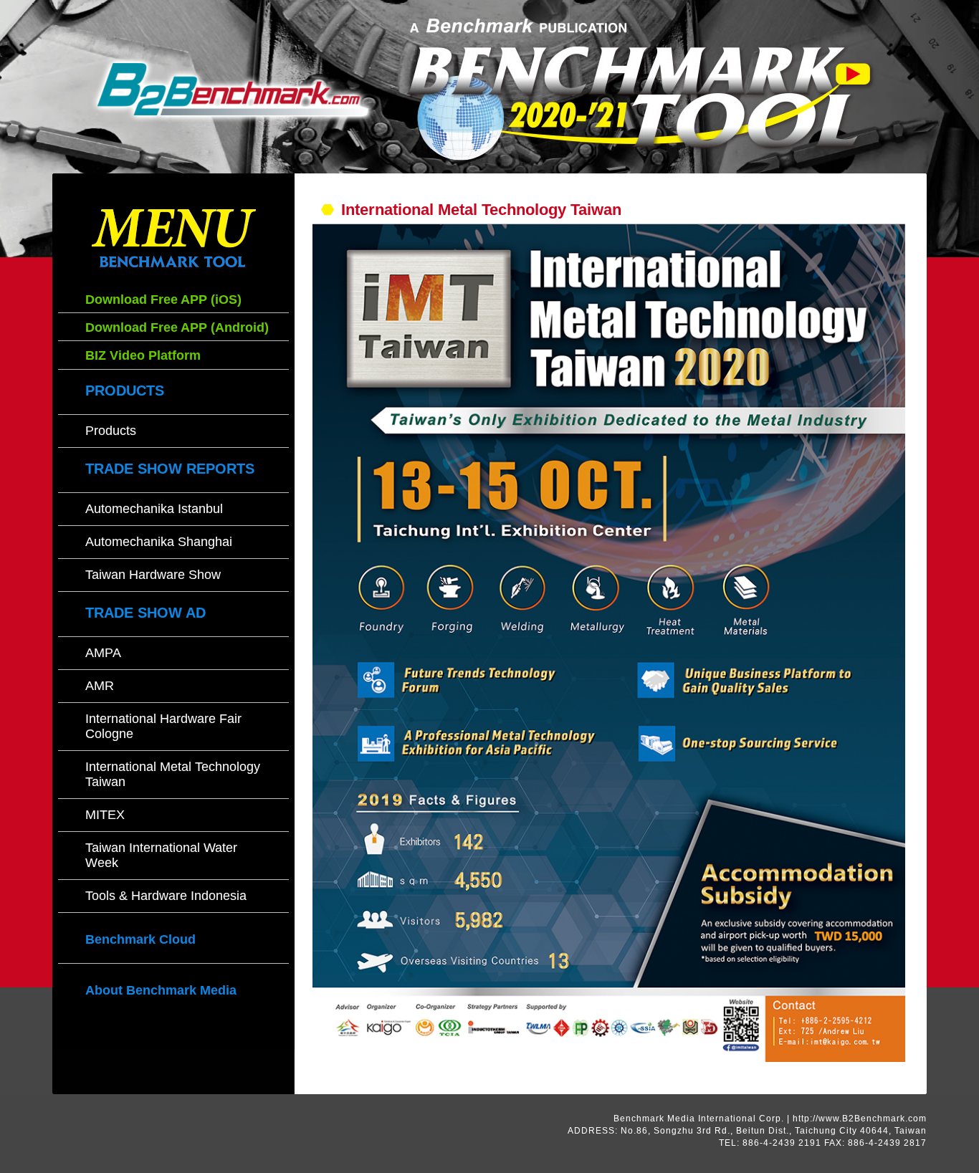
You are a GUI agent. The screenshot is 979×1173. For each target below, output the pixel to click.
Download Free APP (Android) (177, 327)
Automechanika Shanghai (158, 542)
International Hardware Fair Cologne (163, 726)
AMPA (103, 653)
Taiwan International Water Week (161, 855)
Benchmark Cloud (140, 939)
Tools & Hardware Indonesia (166, 896)
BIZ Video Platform (143, 355)
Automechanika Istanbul (154, 509)
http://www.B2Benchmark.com (860, 1119)
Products (110, 430)
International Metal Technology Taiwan (172, 774)
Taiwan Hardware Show (153, 575)
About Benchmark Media (161, 990)
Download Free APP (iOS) (163, 299)
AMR (99, 686)
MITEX (105, 815)
